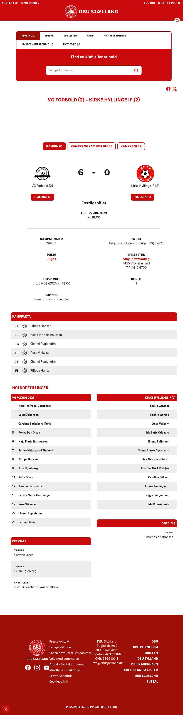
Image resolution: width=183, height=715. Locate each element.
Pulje (51, 255)
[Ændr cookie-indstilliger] (6, 709)
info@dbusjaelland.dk (107, 663)
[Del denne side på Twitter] (174, 89)
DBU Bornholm (145, 647)
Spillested (136, 255)
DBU (155, 641)
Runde (136, 279)
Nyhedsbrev (30, 3)
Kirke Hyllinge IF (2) (145, 186)
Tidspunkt (51, 279)
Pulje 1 (51, 259)
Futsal (152, 681)
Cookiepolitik (58, 681)
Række (136, 239)
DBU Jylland (147, 658)
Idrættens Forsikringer (65, 670)
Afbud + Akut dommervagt (67, 664)
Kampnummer (51, 239)
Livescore (69, 44)
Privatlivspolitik (60, 676)
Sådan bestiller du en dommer (70, 653)
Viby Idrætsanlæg (136, 259)
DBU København (144, 664)
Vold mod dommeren (64, 658)
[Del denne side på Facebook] (168, 89)
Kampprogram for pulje (91, 146)
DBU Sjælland (146, 676)
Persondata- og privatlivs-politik (91, 707)
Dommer (51, 295)
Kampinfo (54, 146)
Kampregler (131, 146)
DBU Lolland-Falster (140, 670)
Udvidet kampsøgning (35, 44)
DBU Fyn (151, 653)
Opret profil (171, 3)
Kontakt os (9, 3)
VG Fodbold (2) (42, 186)
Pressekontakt (59, 641)
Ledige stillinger (60, 647)
